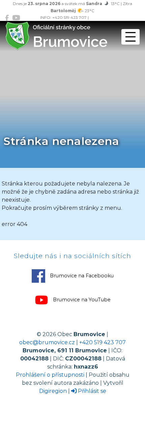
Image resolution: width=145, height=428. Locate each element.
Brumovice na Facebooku (81, 276)
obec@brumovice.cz (47, 342)
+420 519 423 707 (102, 342)
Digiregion (53, 391)
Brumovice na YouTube (81, 300)
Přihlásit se (91, 391)
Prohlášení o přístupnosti (50, 375)
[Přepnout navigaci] (130, 37)
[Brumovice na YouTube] (16, 18)
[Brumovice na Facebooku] (7, 18)
